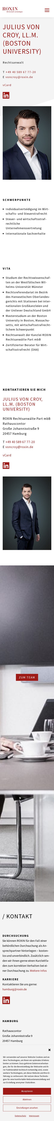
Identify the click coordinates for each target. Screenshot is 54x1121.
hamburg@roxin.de (14, 989)
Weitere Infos (38, 970)
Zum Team (27, 677)
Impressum (34, 1115)
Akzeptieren (27, 1091)
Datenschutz (20, 1115)
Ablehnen (27, 1099)
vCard (7, 85)
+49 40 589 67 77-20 (21, 72)
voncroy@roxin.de (19, 77)
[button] (49, 1049)
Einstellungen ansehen (27, 1107)
